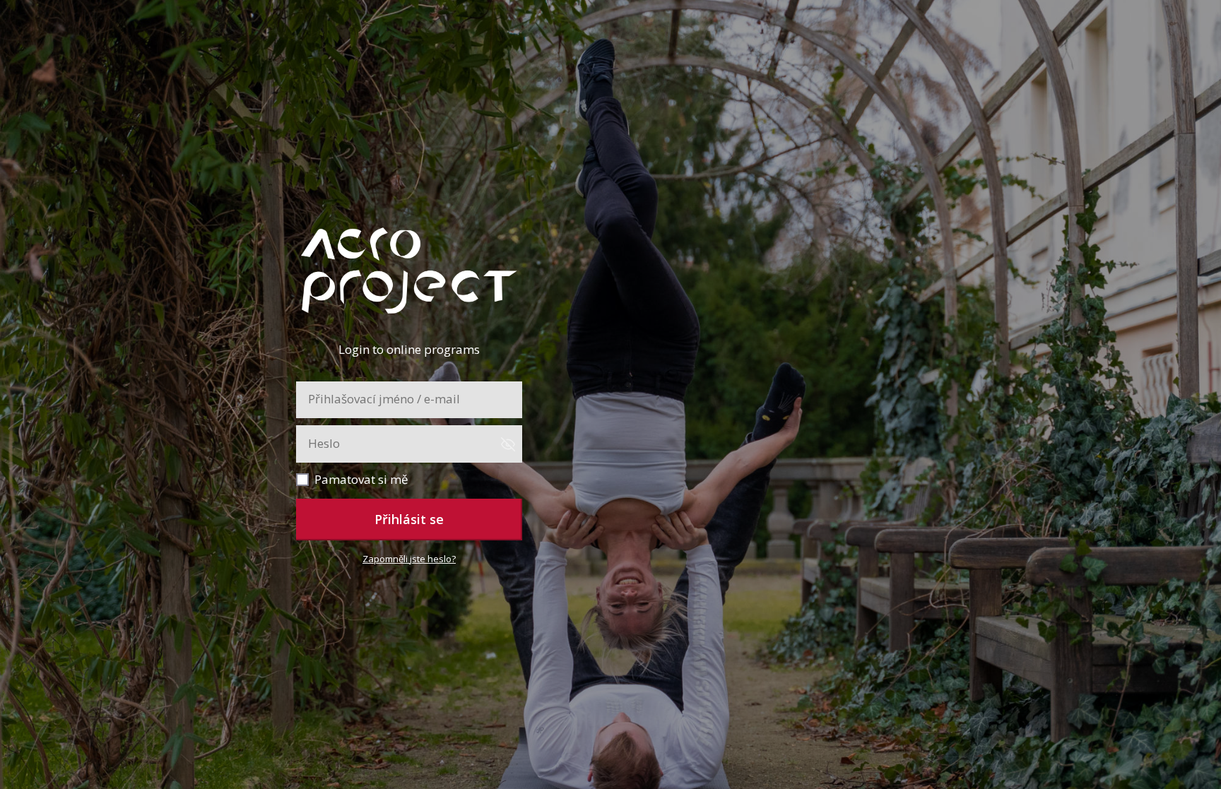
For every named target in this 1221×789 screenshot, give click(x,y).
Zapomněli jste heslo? (409, 558)
